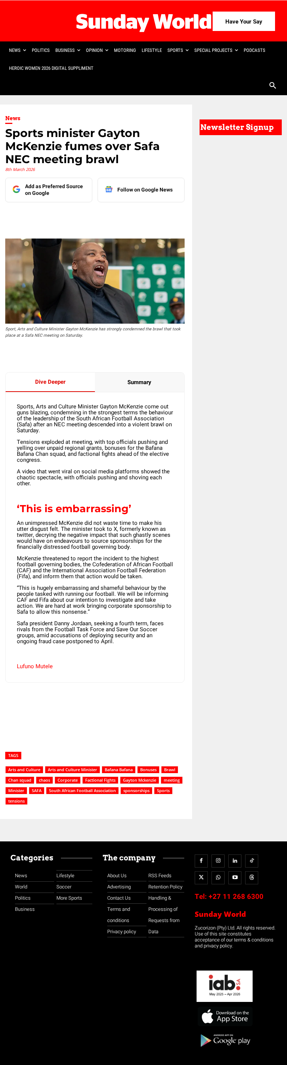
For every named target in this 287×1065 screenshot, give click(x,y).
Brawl (169, 769)
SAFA (36, 790)
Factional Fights (100, 780)
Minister (16, 790)
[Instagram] (218, 861)
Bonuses (148, 769)
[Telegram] (109, 217)
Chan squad (19, 780)
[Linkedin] (75, 217)
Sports (163, 790)
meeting (172, 780)
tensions (16, 801)
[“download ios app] (224, 1026)
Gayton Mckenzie (139, 780)
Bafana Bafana (119, 769)
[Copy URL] (143, 217)
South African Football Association (82, 790)
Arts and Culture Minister (72, 769)
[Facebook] (57, 217)
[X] (92, 217)
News (13, 118)
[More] (161, 217)
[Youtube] (234, 877)
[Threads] (251, 877)
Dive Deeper (50, 382)
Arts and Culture (24, 769)
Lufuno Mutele (35, 666)
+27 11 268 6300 (236, 896)
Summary (139, 382)
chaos (44, 780)
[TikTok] (251, 861)
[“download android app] (224, 1049)
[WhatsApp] (126, 217)
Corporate (68, 780)
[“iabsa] (224, 1002)
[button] (273, 86)
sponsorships (136, 790)
